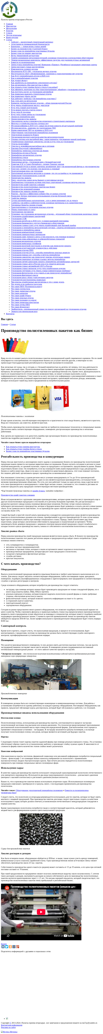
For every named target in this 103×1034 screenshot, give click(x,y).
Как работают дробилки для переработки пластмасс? (33, 98)
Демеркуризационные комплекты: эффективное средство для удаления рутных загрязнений (50, 60)
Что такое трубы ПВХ (20, 305)
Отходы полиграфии (20, 144)
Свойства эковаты (19, 198)
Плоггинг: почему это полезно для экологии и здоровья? (35, 169)
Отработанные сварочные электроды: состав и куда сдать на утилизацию (42, 142)
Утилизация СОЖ (19, 219)
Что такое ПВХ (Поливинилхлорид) (26, 286)
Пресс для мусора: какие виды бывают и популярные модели (37, 180)
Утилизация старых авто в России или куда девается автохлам (38, 264)
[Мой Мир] (13, 946)
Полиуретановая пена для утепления (27, 171)
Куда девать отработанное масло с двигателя (30, 105)
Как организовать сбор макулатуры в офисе (29, 85)
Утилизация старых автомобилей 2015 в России (31, 266)
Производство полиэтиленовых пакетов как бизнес (33, 187)
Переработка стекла (19, 157)
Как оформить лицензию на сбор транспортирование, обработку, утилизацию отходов (48, 89)
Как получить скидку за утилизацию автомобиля (32, 92)
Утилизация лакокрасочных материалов (28, 234)
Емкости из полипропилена (23, 62)
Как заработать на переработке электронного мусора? (34, 83)
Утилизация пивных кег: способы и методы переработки (35, 255)
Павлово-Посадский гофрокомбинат (26, 148)
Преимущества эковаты (21, 178)
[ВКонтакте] (3, 946)
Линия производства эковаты (23, 119)
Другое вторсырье (14, 35)
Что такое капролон (19, 293)
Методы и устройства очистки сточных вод (29, 123)
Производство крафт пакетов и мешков (28, 185)
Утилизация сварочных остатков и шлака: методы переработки (38, 259)
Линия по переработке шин (23, 117)
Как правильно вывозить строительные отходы (31, 94)
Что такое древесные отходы (23, 291)
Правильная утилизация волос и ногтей (28, 175)
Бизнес (4, 944)
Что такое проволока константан (25, 302)
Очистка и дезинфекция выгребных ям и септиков (32, 146)
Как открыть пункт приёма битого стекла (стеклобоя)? (34, 87)
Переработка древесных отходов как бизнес (30, 151)
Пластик (9, 31)
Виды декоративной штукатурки (25, 55)
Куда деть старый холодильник (24, 108)
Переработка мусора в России (24, 153)
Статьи (9, 40)
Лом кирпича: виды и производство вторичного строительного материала (43, 121)
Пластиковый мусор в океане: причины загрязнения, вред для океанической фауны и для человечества (55, 166)
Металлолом (11, 28)
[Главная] (9, 17)
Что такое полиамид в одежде (23, 300)
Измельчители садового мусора (24, 69)
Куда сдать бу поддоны (21, 112)
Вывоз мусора (12, 37)
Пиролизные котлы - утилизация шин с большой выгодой (36, 162)
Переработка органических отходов (26, 155)
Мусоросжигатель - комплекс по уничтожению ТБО (33, 128)
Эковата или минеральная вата (24, 311)
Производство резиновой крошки (25, 189)
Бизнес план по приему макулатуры (26, 53)
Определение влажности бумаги (25, 135)
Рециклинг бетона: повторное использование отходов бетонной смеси (41, 196)
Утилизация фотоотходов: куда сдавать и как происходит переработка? (41, 273)
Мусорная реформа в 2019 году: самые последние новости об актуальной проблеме (47, 126)
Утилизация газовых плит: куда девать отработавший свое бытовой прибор (43, 225)
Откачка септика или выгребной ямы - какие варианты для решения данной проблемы (48, 139)
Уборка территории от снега (23, 209)
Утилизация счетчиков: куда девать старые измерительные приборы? (40, 271)
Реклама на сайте (8, 1027)
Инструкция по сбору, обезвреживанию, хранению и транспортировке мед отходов (47, 74)
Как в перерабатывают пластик (24, 78)
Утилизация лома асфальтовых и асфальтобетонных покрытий (38, 239)
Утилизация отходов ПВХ (22, 250)
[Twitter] (6, 946)
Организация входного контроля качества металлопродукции (37, 137)
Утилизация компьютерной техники (26, 232)
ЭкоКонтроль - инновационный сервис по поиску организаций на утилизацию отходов (48, 309)
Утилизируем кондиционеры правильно (28, 280)
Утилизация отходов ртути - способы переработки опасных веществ (40, 252)
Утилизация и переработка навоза (25, 230)
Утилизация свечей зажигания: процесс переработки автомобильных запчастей (45, 262)
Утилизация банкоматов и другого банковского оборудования (37, 223)
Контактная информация (11, 1025)
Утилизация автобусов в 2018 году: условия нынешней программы (40, 221)
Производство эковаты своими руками (27, 191)
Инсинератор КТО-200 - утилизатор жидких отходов (34, 71)
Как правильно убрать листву (23, 96)
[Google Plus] (17, 946)
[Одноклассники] (10, 946)
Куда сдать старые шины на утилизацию (28, 114)
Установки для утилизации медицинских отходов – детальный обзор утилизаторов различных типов (54, 214)
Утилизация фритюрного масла (24, 275)
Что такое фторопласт (20, 307)
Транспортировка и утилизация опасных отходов (32, 207)
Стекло (9, 33)
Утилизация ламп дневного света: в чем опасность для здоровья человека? (43, 237)
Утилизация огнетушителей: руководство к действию (34, 248)
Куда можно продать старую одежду (26, 110)
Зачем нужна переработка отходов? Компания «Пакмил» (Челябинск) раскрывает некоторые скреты (54, 65)
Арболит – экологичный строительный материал (32, 42)
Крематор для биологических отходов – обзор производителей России (41, 103)
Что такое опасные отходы (22, 298)
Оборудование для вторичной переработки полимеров (34, 132)
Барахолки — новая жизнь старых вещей (28, 46)
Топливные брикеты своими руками (26, 205)
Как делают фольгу (19, 80)
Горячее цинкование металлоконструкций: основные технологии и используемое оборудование (52, 58)
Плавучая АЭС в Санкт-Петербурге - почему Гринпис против (37, 164)
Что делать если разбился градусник (26, 284)
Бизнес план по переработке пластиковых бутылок (33, 51)
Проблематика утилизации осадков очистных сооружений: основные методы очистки (48, 182)
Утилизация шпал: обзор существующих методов (32, 277)
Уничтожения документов (22, 212)
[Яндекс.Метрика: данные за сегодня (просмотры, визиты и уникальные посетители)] (9, 1032)
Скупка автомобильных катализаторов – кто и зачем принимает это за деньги (44, 200)
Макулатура (11, 26)
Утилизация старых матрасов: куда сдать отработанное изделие (38, 268)
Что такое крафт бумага (21, 296)
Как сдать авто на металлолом (24, 101)
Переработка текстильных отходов (26, 160)
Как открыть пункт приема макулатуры (23, 447)
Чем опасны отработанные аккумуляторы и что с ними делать (37, 282)
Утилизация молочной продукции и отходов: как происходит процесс (41, 246)
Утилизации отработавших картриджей (28, 216)
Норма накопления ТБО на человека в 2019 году (32, 130)
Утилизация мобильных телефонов (26, 243)
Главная (9, 24)
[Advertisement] (51, 985)
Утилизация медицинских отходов (26, 241)
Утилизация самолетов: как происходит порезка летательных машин (40, 257)
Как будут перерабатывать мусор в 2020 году (30, 76)
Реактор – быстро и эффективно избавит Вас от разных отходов (38, 194)
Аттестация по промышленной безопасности (30, 44)
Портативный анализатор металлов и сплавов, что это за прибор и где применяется (47, 173)
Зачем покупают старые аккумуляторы (27, 67)
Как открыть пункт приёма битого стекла (24, 449)
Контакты (10, 314)
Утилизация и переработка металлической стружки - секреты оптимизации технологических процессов (55, 228)
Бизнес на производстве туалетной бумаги (29, 49)
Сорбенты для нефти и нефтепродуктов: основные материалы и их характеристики (47, 203)
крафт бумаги (39, 491)
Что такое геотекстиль (20, 289)
